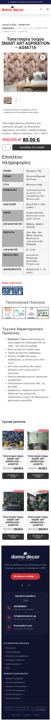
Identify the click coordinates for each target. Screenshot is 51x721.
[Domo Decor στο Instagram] (29, 585)
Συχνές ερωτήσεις (13, 664)
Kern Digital (41, 710)
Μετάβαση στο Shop (24, 576)
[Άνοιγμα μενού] (46, 9)
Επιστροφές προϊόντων (15, 660)
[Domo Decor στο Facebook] (22, 585)
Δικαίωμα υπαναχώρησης (16, 686)
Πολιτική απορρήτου (14, 694)
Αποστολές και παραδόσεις (17, 656)
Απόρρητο (27, 715)
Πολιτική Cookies (13, 698)
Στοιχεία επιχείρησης (14, 678)
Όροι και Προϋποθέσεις (15, 682)
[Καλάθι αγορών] (41, 9)
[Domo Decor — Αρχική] (13, 9)
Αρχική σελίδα (9, 24)
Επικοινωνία (11, 648)
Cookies (36, 715)
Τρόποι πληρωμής (13, 652)
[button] (42, 57)
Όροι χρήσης (16, 715)
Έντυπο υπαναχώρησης (15, 690)
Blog (8, 668)
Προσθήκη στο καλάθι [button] (13, 476)
